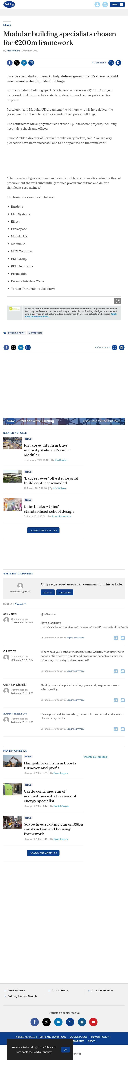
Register (65, 592)
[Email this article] (31, 63)
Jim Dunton (61, 460)
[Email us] (70, 1022)
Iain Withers (13, 50)
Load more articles (43, 530)
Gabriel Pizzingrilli (14, 684)
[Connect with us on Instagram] (82, 1022)
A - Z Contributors (103, 990)
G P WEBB (9, 651)
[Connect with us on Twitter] (46, 1022)
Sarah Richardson (61, 516)
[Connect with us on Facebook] (34, 1022)
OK (65, 1049)
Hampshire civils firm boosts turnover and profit (50, 765)
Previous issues (17, 990)
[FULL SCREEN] (117, 301)
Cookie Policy (78, 1036)
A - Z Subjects (60, 990)
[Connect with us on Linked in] (58, 1022)
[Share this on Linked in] (24, 63)
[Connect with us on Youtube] (93, 1022)
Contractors (35, 332)
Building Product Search (22, 996)
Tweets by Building (95, 757)
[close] (121, 56)
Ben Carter (10, 613)
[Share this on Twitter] (17, 63)
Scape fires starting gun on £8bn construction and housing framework (53, 828)
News (7, 25)
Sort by (7, 603)
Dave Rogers (61, 773)
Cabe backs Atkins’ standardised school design (49, 509)
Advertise (78, 1041)
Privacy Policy (100, 1036)
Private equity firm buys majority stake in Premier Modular (47, 449)
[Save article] (118, 63)
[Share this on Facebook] (10, 63)
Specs (91, 1041)
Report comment (75, 637)
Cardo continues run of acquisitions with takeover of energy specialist (50, 795)
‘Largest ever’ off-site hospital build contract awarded (51, 480)
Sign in (76, 56)
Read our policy (42, 1052)
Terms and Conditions (52, 1036)
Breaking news (16, 332)
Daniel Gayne (61, 806)
